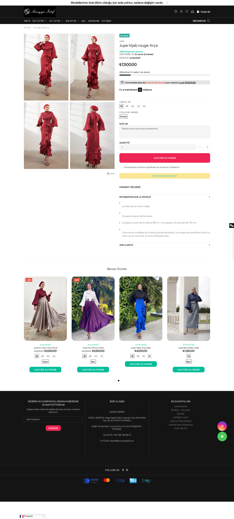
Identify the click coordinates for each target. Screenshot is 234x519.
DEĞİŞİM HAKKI (180, 417)
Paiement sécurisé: (130, 187)
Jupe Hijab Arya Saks (141, 347)
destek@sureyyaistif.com (122, 440)
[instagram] (222, 426)
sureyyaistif (40, 11)
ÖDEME (180, 413)
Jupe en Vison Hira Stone (45, 347)
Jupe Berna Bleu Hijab (188, 347)
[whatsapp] (222, 436)
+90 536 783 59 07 (122, 435)
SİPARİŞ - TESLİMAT (180, 410)
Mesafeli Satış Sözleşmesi (181, 424)
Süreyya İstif (189, 344)
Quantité (124, 142)
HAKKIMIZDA (180, 406)
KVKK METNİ (180, 428)
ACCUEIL (27, 28)
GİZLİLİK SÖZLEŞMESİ (180, 421)
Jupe (121, 41)
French (28, 516)
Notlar (123, 123)
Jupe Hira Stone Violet (93, 347)
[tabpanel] (189, 327)
